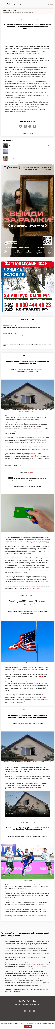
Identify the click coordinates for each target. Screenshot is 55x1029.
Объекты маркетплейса (18, 787)
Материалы (25, 1004)
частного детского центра (32, 439)
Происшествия (30, 355)
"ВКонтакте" (27, 588)
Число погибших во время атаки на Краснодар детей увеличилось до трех (21, 327)
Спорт (30, 822)
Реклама (17, 1004)
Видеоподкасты (35, 1004)
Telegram (34, 588)
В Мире (30, 595)
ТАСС (31, 542)
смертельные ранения (41, 775)
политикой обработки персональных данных (30, 1023)
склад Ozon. (14, 785)
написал (41, 676)
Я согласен (28, 1026)
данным (32, 578)
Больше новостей (27, 133)
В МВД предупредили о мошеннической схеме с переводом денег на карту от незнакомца (25, 335)
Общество (33, 18)
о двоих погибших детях (37, 456)
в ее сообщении (38, 428)
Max (39, 588)
